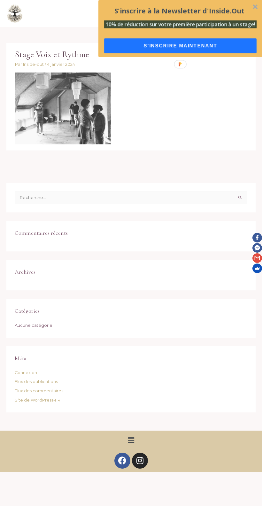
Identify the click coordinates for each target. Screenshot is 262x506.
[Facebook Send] (257, 248)
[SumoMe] (257, 268)
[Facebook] (257, 237)
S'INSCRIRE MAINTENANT (180, 45)
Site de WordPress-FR (37, 400)
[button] (131, 440)
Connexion (26, 372)
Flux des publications (36, 381)
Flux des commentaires (39, 390)
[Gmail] (257, 258)
